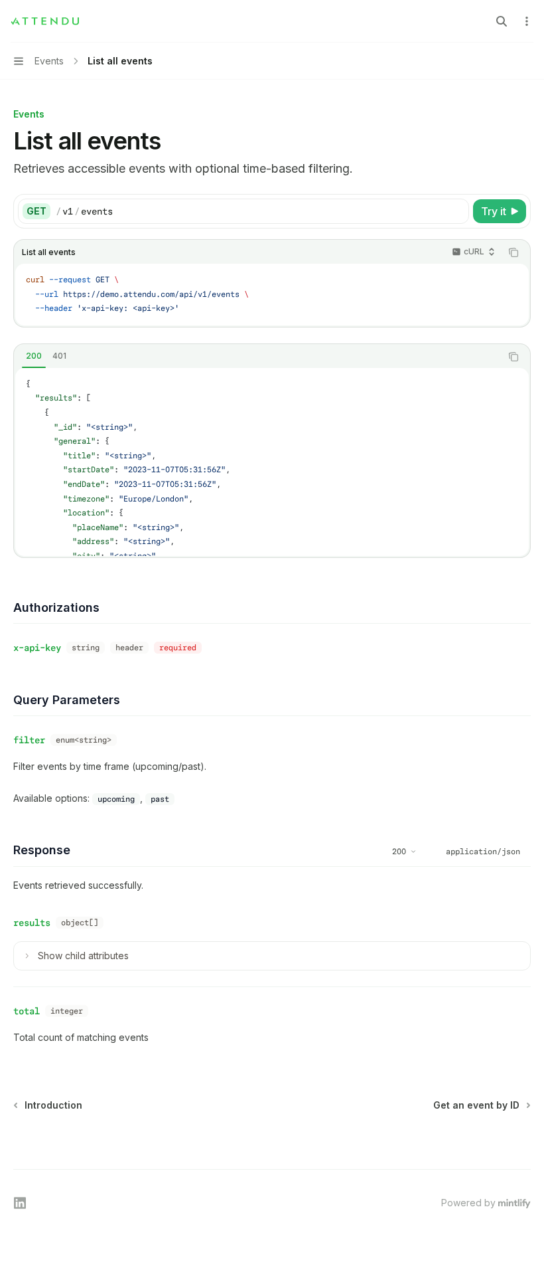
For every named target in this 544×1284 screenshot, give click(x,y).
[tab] (34, 356)
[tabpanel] (272, 462)
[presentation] (272, 462)
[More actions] (526, 21)
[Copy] (456, 211)
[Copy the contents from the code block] (513, 252)
